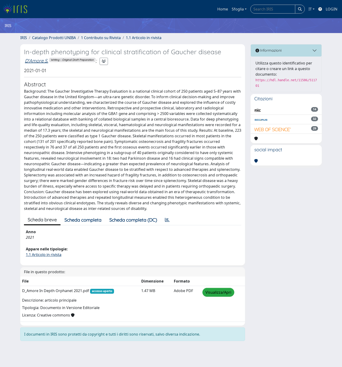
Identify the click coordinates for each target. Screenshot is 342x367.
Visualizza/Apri (218, 292)
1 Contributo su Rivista (101, 37)
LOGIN (331, 9)
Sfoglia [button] (238, 9)
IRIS (23, 37)
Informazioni (270, 50)
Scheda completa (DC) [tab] (133, 220)
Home (222, 9)
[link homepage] (17, 9)
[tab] (167, 220)
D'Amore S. (36, 61)
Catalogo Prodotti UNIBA (54, 37)
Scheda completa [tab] (82, 220)
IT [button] (310, 9)
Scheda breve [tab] (42, 219)
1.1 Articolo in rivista (143, 37)
